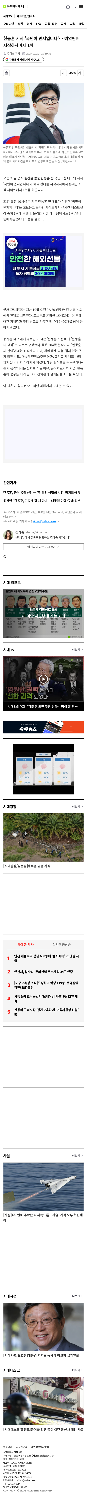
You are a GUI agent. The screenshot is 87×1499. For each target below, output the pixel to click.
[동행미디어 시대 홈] (15, 6)
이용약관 (7, 1447)
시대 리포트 (12, 582)
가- (64, 72)
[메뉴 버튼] (81, 6)
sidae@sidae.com (44, 521)
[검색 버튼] (74, 6)
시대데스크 (11, 1370)
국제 (63, 24)
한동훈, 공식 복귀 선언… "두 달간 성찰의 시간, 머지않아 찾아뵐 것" (43, 492)
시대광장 (10, 806)
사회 (72, 24)
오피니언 (8, 24)
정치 (20, 24)
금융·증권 (51, 24)
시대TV (8, 649)
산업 (38, 24)
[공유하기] (68, 6)
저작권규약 (21, 1447)
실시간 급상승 (61, 944)
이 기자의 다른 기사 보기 (41, 547)
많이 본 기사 (25, 944)
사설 (6, 1155)
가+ (80, 72)
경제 (29, 24)
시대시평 (10, 1296)
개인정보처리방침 (40, 1447)
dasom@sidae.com (37, 532)
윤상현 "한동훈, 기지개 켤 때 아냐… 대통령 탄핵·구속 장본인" (43, 500)
